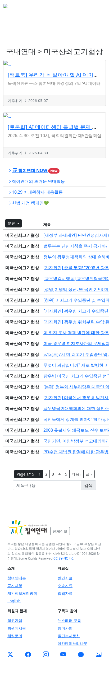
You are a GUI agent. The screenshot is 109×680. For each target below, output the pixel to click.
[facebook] (28, 654)
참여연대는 (16, 577)
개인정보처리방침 (22, 593)
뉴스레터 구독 (69, 620)
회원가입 (14, 620)
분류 (12, 223)
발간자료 (65, 577)
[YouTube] (63, 654)
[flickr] (99, 654)
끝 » (89, 474)
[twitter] (10, 654)
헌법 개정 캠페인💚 (30, 203)
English (14, 600)
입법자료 (65, 593)
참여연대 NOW (37, 170)
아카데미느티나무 (72, 643)
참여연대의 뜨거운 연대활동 (38, 181)
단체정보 (60, 531)
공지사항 (14, 585)
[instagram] (46, 654)
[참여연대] (27, 527)
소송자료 (65, 585)
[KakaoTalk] (81, 654)
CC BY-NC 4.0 (63, 558)
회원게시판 (16, 628)
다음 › (76, 474)
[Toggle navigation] (98, 7)
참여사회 (65, 628)
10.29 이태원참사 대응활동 (37, 192)
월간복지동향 (69, 635)
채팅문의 (14, 635)
